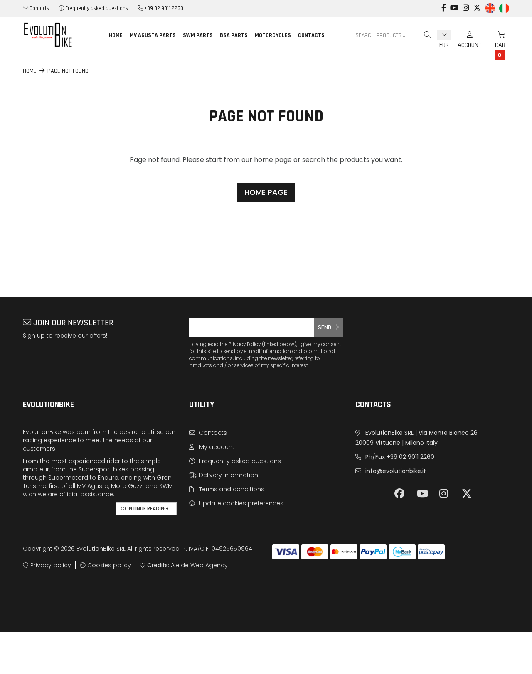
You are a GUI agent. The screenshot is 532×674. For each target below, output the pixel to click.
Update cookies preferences (240, 503)
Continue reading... (146, 508)
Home (116, 35)
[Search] (427, 35)
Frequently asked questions (96, 8)
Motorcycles (273, 35)
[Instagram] (466, 3)
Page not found (68, 71)
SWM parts (198, 35)
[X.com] (477, 3)
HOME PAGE (266, 192)
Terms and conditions (230, 489)
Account (470, 35)
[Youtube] (454, 3)
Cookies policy (108, 565)
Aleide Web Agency (199, 565)
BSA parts (234, 35)
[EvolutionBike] (58, 34)
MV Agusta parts (153, 35)
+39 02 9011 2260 (163, 8)
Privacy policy (50, 565)
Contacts (38, 8)
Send (325, 327)
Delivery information (227, 475)
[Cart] (498, 35)
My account (215, 447)
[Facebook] (443, 3)
